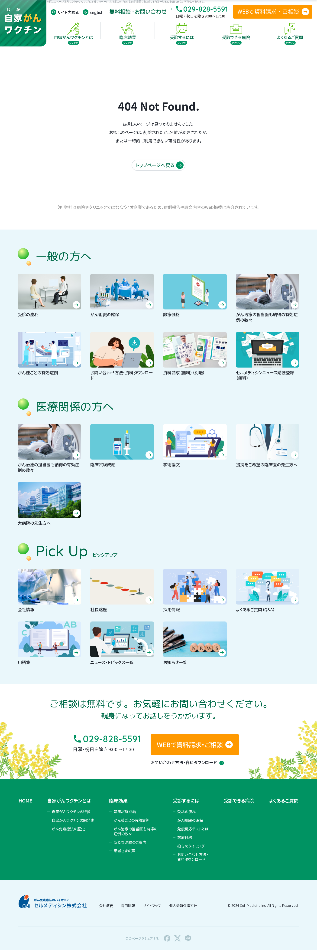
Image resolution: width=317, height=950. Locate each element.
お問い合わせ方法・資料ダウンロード (184, 762)
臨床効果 (118, 800)
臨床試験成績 (125, 811)
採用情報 (128, 905)
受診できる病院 (238, 800)
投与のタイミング (190, 846)
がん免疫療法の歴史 (68, 829)
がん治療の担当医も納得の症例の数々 (135, 831)
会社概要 (106, 905)
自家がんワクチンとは (69, 800)
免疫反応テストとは (193, 829)
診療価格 (184, 837)
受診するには (186, 800)
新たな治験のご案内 (130, 842)
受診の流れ (186, 811)
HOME (25, 800)
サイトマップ (152, 905)
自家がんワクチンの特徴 (71, 811)
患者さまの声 (124, 850)
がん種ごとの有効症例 (131, 820)
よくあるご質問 (283, 800)
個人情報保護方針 (183, 905)
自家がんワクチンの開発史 (73, 820)
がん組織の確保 (190, 820)
